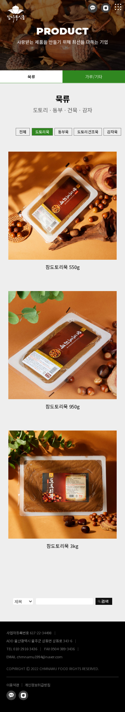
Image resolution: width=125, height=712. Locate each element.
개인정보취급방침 (37, 684)
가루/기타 (93, 77)
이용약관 (12, 684)
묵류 (31, 77)
